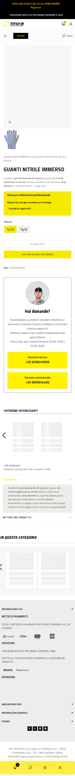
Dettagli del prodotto (17, 517)
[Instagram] (35, 728)
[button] (20, 36)
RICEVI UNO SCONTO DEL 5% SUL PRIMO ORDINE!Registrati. (36, 5)
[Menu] (5, 36)
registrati (25, 209)
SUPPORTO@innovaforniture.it (26, 756)
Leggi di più (40, 186)
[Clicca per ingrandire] (10, 122)
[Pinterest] (45, 728)
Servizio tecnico (37, 357)
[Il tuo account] (70, 24)
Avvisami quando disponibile (37, 254)
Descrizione (10, 480)
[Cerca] (30, 767)
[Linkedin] (40, 728)
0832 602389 (46, 752)
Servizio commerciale (37, 377)
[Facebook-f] (29, 728)
